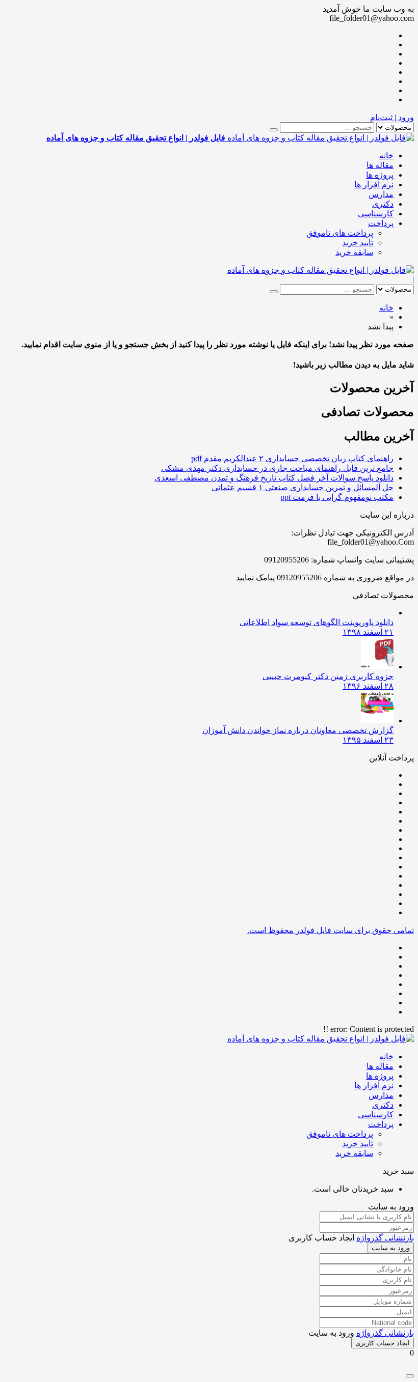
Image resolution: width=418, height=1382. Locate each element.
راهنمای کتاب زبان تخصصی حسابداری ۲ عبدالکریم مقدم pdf (292, 458)
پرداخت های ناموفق (339, 233)
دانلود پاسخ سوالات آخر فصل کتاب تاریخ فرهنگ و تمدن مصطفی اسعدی (274, 477)
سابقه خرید (354, 252)
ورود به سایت (391, 1248)
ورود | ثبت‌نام (392, 117)
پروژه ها (380, 175)
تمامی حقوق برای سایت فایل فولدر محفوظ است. (330, 930)
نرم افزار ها (374, 184)
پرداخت (381, 223)
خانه (386, 155)
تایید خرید (357, 242)
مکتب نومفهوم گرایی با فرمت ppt (337, 497)
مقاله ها (380, 165)
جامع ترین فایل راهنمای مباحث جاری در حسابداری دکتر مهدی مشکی (277, 468)
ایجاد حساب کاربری (382, 1343)
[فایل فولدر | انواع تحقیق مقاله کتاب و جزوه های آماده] (320, 270)
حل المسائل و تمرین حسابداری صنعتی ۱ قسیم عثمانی (303, 487)
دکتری (383, 204)
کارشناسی (376, 213)
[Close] (410, 1375)
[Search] (274, 129)
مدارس (381, 194)
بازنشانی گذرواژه (385, 1237)
